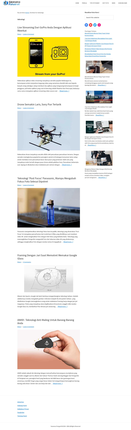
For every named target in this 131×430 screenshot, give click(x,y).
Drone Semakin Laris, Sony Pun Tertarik (39, 104)
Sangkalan (20, 412)
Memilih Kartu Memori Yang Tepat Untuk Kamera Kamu (97, 77)
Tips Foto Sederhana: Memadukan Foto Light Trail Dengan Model (98, 107)
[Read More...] (102, 85)
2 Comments (27, 262)
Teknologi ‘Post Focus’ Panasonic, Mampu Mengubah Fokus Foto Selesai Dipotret (46, 180)
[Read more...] (64, 91)
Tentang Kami (22, 416)
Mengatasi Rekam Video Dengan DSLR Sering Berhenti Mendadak (98, 170)
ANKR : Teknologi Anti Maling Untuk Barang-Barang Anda (45, 321)
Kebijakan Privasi (23, 409)
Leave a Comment (28, 34)
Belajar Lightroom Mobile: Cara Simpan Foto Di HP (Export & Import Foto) (99, 137)
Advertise (20, 402)
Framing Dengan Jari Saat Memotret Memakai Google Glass (47, 257)
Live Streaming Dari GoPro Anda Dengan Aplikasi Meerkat (44, 29)
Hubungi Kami (22, 406)
